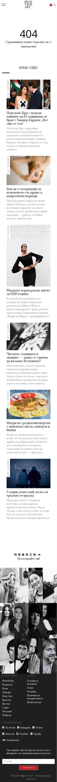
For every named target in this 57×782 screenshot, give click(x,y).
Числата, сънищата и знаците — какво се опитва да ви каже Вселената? (27, 357)
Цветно (6, 704)
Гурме (5, 707)
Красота (6, 700)
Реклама (31, 691)
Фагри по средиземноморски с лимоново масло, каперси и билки (28, 426)
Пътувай (7, 711)
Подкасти (7, 684)
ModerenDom (34, 702)
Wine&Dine (8, 681)
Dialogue (6, 692)
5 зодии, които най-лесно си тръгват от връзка (27, 494)
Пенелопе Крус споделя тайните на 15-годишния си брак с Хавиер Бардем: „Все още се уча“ (27, 118)
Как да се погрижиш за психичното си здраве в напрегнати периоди (24, 192)
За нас (30, 687)
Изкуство (7, 696)
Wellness (6, 715)
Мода (5, 688)
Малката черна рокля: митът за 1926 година (28, 292)
